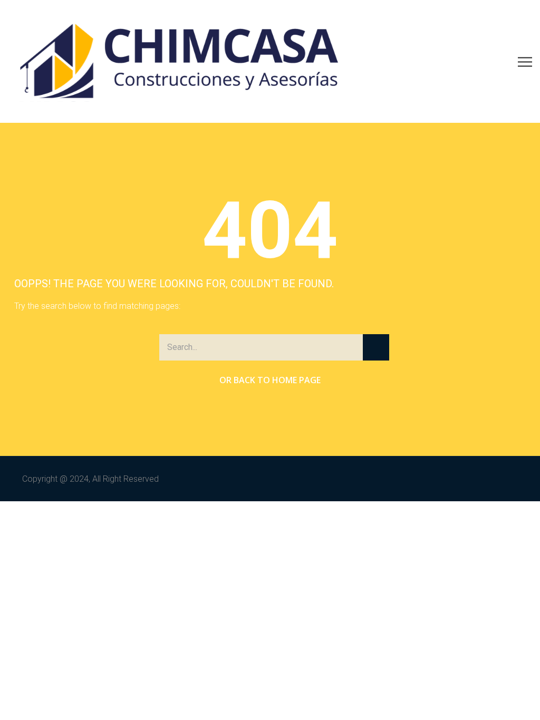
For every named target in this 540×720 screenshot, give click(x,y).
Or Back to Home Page (270, 380)
